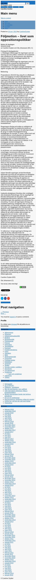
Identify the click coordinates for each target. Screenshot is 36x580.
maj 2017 (8, 437)
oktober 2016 (9, 440)
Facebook (4, 7)
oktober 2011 (9, 539)
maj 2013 (8, 506)
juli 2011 (7, 544)
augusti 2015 (9, 464)
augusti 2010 (9, 563)
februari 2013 (9, 511)
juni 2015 (8, 468)
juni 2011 (8, 546)
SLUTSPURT (9, 385)
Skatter (7, 365)
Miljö (6, 355)
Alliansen (8, 334)
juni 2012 (8, 525)
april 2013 (8, 508)
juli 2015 (7, 466)
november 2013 (10, 496)
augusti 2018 (9, 413)
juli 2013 (7, 502)
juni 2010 (8, 566)
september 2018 (10, 411)
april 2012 (8, 528)
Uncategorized (10, 370)
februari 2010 (9, 573)
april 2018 (8, 418)
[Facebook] (6, 286)
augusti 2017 (9, 432)
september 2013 (10, 499)
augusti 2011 (9, 542)
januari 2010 (9, 575)
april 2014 (8, 492)
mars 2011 (8, 551)
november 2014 (10, 480)
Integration (8, 344)
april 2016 (8, 451)
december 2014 (10, 478)
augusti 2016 (9, 444)
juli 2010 (7, 565)
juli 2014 (7, 487)
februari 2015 (9, 475)
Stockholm (8, 369)
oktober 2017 (9, 428)
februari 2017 (9, 439)
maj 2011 (8, 547)
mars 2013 (8, 509)
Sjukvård (8, 363)
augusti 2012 (9, 521)
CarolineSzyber (24, 31)
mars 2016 (8, 452)
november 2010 (10, 558)
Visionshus (8, 403)
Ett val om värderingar (12, 398)
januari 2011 (9, 554)
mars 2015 (8, 473)
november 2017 (10, 426)
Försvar (7, 343)
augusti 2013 (9, 501)
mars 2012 (8, 530)
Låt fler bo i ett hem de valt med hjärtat (17, 401)
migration (8, 353)
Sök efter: (4, 3)
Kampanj (8, 348)
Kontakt (7, 26)
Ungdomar (8, 372)
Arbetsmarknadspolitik (12, 336)
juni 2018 (8, 414)
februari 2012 (9, 532)
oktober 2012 (9, 518)
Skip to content (6, 18)
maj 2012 (8, 527)
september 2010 (10, 561)
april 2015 (8, 471)
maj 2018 (8, 416)
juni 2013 (8, 504)
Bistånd (7, 338)
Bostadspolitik (5, 302)
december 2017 (10, 425)
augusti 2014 (9, 485)
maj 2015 (8, 470)
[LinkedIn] (17, 286)
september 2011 (10, 540)
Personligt (8, 358)
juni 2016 (8, 447)
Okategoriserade (10, 357)
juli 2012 (7, 523)
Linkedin (16, 7)
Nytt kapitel (8, 384)
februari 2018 (9, 421)
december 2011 (10, 535)
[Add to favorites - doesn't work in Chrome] (13, 286)
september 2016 (10, 442)
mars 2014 (8, 494)
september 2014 (10, 483)
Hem (6, 21)
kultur (6, 351)
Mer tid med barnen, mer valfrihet (16, 389)
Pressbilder (8, 25)
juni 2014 (8, 489)
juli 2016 (7, 445)
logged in (13, 317)
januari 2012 (9, 533)
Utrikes (7, 377)
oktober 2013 (9, 497)
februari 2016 (9, 454)
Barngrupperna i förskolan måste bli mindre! (19, 399)
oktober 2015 (9, 461)
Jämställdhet (9, 346)
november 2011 (10, 537)
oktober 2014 (9, 482)
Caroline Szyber (6, 9)
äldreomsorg (9, 332)
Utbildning (8, 376)
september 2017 (10, 430)
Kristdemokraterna (11, 350)
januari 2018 (9, 423)
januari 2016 (9, 456)
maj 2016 (8, 449)
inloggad (14, 324)
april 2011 (8, 549)
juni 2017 (8, 435)
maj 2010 (8, 568)
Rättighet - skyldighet (12, 387)
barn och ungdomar (15, 374)
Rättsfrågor (8, 362)
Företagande (9, 341)
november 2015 (10, 459)
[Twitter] (2, 286)
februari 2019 (9, 409)
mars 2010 (8, 571)
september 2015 (10, 463)
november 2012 (10, 516)
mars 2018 (8, 420)
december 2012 (10, 514)
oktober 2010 (9, 559)
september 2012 (10, 520)
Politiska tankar (10, 360)
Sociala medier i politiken (13, 367)
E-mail (21, 7)
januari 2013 (9, 513)
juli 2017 (7, 433)
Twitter (10, 7)
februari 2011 (9, 552)
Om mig (7, 23)
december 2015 (10, 458)
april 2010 (8, 570)
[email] (9, 286)
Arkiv (6, 28)
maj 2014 (8, 490)
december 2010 (10, 556)
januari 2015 (9, 477)
